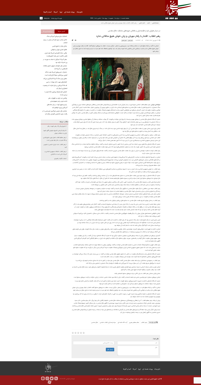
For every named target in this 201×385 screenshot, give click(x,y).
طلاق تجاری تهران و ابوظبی (59, 49)
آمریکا (135, 369)
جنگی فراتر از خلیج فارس (59, 46)
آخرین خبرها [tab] (61, 31)
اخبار (148, 23)
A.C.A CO (62, 379)
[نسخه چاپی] (75, 40)
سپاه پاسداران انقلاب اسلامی (108, 322)
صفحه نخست (125, 18)
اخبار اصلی (142, 23)
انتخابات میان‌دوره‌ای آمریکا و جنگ (57, 36)
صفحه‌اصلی (155, 23)
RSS (91, 18)
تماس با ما (98, 18)
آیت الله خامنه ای (122, 322)
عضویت (111, 18)
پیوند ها (105, 18)
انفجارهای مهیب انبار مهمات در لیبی (56, 82)
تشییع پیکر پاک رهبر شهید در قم (57, 126)
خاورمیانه (157, 369)
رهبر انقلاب (144, 322)
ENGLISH (47, 18)
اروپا (139, 369)
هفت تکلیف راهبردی (60, 158)
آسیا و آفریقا (127, 369)
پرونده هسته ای (147, 369)
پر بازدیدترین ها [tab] (47, 31)
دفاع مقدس (94, 322)
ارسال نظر (110, 349)
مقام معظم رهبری (134, 322)
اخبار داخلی (124, 40)
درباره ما (117, 18)
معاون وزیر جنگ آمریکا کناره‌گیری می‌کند (55, 78)
